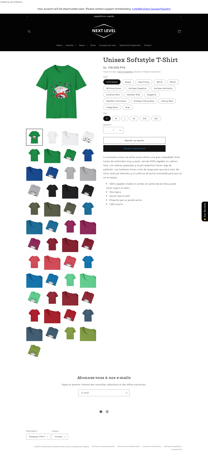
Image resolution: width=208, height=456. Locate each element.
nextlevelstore (46, 446)
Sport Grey (143, 81)
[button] (29, 31)
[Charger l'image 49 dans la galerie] (52, 279)
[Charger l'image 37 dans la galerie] (52, 226)
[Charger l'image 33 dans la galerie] (52, 208)
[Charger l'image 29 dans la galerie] (52, 190)
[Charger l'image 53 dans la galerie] (52, 297)
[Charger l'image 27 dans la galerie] (88, 173)
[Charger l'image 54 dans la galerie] (70, 297)
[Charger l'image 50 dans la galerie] (70, 279)
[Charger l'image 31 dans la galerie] (88, 190)
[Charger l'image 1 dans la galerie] (34, 137)
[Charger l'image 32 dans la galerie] (34, 208)
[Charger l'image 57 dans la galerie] (52, 315)
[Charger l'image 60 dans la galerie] (34, 333)
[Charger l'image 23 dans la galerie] (88, 155)
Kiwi (128, 107)
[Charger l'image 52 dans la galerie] (34, 297)
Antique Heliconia (163, 88)
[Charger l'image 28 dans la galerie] (34, 190)
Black (173, 81)
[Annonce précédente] (27, 16)
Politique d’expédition (173, 446)
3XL (156, 118)
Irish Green (112, 81)
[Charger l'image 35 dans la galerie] (88, 208)
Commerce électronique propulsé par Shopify (71, 446)
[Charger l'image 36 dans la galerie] (34, 226)
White (160, 81)
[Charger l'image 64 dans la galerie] (34, 351)
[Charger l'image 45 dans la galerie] (52, 262)
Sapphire (151, 94)
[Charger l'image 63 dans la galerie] (88, 333)
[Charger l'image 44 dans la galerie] (34, 262)
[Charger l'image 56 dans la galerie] (34, 315)
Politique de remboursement (103, 446)
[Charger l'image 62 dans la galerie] (70, 333)
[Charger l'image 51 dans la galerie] (88, 279)
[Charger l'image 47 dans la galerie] (88, 262)
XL (134, 118)
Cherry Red (167, 101)
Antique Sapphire (138, 88)
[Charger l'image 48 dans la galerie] (34, 279)
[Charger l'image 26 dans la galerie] (70, 173)
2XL (145, 118)
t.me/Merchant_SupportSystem (151, 9)
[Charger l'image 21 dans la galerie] (52, 155)
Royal (128, 81)
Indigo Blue (112, 107)
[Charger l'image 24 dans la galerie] (34, 173)
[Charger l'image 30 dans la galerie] (70, 190)
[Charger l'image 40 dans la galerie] (34, 244)
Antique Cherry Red (144, 101)
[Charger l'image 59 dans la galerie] (88, 315)
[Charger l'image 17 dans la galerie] (52, 137)
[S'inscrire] (126, 393)
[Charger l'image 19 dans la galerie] (88, 137)
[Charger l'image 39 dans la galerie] (88, 226)
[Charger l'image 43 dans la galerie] (88, 244)
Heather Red (133, 94)
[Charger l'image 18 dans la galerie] (70, 137)
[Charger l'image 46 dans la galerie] (70, 262)
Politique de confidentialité (129, 446)
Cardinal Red (113, 94)
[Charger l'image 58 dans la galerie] (70, 315)
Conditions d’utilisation (152, 446)
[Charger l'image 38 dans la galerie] (70, 226)
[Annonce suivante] (181, 16)
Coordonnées (176, 449)
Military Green (113, 88)
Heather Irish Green (116, 101)
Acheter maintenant (134, 148)
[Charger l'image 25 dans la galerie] (52, 173)
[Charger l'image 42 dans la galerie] (70, 244)
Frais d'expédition (125, 71)
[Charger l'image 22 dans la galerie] (70, 155)
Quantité (107, 124)
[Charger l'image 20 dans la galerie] (34, 155)
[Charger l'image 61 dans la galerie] (52, 333)
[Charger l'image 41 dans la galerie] (52, 244)
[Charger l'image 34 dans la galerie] (70, 208)
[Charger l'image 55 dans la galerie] (88, 297)
